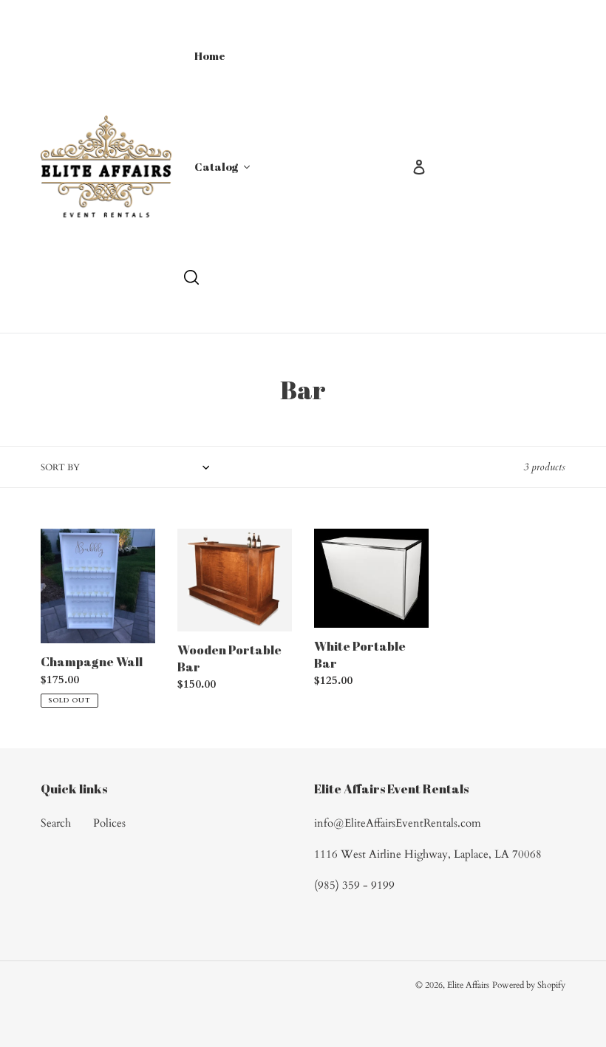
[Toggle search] (191, 277)
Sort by (60, 467)
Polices (109, 823)
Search (56, 823)
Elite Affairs (468, 985)
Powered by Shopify (528, 985)
